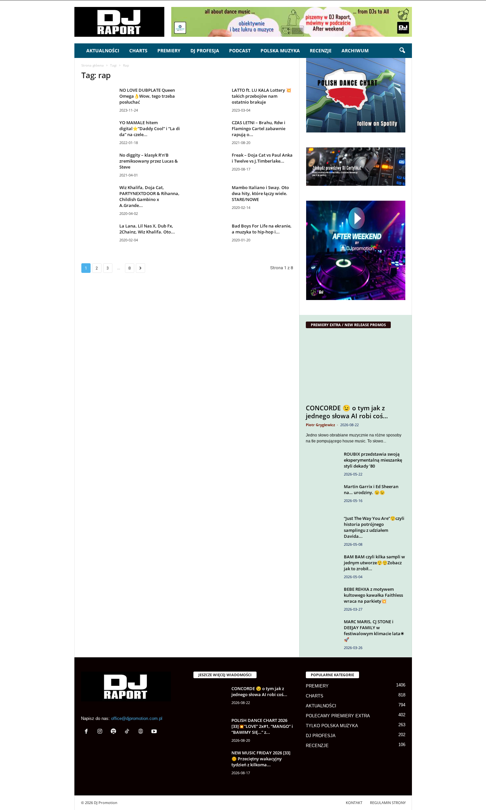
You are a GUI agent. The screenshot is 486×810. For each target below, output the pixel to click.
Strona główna (92, 65)
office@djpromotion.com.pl (136, 718)
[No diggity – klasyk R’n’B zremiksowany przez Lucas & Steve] (97, 164)
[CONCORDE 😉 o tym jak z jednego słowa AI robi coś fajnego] (356, 367)
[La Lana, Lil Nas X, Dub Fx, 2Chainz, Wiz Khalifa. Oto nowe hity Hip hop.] (97, 235)
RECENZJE (321, 50)
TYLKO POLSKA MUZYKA (332, 725)
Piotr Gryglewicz (320, 424)
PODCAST (240, 50)
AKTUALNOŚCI (102, 50)
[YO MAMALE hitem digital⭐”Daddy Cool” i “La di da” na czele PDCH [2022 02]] (97, 132)
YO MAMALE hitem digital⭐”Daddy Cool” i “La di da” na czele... (149, 128)
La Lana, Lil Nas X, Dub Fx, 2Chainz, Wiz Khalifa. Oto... (147, 229)
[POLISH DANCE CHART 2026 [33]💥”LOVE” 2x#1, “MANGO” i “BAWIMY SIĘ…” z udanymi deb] (209, 729)
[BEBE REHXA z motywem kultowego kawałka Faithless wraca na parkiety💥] (322, 598)
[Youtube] (155, 732)
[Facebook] (88, 732)
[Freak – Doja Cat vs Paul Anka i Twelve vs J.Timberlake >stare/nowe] (210, 164)
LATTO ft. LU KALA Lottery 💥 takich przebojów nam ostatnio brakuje (261, 96)
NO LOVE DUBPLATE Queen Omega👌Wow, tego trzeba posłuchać (147, 96)
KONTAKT (354, 802)
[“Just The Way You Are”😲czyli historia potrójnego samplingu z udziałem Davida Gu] (322, 527)
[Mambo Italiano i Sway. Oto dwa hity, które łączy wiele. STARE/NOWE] (210, 196)
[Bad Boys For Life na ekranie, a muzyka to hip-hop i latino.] (210, 235)
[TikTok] (128, 732)
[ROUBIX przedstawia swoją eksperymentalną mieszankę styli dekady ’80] (322, 463)
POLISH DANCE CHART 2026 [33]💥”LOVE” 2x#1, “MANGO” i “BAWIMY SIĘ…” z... (262, 726)
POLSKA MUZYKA (280, 50)
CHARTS (138, 50)
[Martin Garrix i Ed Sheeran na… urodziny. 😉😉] (322, 495)
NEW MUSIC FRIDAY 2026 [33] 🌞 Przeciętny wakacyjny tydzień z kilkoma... (260, 759)
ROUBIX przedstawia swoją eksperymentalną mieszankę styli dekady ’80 (373, 460)
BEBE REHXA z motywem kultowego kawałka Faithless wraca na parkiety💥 (373, 595)
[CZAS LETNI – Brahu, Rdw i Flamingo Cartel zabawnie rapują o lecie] (210, 132)
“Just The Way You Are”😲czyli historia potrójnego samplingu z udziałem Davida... (374, 527)
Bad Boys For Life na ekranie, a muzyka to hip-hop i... (262, 229)
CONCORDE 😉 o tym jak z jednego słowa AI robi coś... (347, 412)
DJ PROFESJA (204, 50)
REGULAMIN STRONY (388, 802)
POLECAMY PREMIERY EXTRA (338, 715)
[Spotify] (115, 732)
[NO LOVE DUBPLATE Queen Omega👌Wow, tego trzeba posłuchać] (97, 99)
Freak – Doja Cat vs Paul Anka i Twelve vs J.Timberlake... (262, 158)
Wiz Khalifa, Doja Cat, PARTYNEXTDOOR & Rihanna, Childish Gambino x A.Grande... (149, 196)
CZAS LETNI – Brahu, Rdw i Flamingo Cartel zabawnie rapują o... (258, 128)
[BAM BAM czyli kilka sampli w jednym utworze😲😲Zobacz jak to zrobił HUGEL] (322, 566)
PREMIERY (169, 50)
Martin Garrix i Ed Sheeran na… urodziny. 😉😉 (371, 489)
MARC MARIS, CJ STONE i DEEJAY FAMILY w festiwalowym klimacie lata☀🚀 (374, 630)
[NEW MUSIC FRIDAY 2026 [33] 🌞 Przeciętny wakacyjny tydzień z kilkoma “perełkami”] (209, 762)
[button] (402, 50)
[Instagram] (101, 732)
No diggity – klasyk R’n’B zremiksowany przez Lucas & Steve (148, 161)
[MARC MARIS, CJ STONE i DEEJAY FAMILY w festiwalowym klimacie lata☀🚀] (322, 631)
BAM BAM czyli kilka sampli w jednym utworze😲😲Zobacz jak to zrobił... (374, 563)
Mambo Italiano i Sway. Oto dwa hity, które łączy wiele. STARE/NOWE (260, 193)
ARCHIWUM (355, 50)
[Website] (142, 732)
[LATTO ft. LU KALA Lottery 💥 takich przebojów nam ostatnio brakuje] (210, 99)
